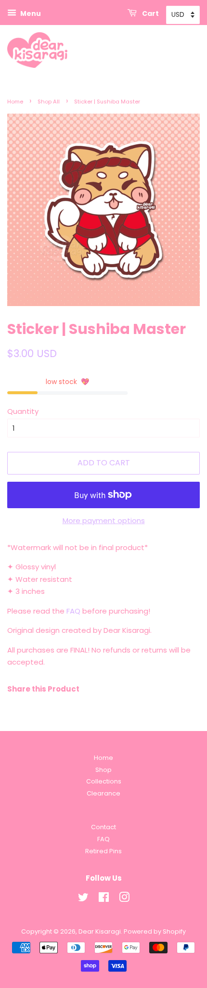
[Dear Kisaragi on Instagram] (124, 899)
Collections (103, 781)
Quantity (23, 411)
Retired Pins (103, 851)
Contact (103, 827)
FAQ (73, 611)
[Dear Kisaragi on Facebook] (103, 899)
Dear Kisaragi (99, 931)
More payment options (104, 520)
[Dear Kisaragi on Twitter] (83, 899)
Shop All (49, 101)
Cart (150, 13)
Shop (103, 770)
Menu (30, 13)
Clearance (103, 793)
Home (15, 101)
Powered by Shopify (155, 931)
